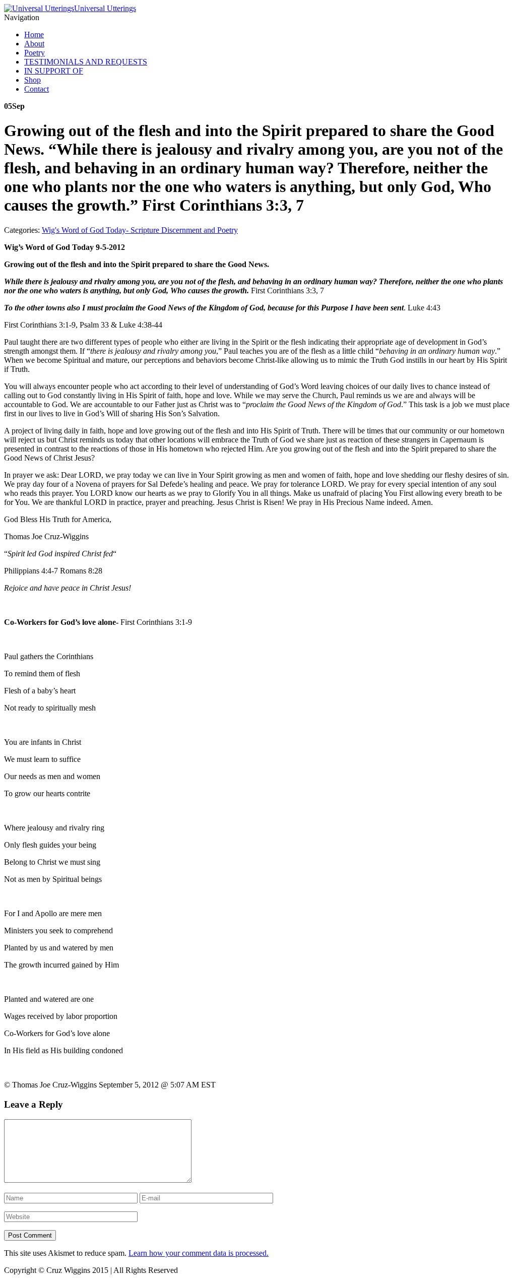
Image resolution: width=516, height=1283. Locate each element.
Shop (32, 80)
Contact (36, 89)
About (34, 43)
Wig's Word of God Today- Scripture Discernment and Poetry (140, 230)
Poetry (34, 52)
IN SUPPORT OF (53, 71)
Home (34, 34)
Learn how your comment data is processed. (198, 1253)
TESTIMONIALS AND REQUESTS (85, 61)
